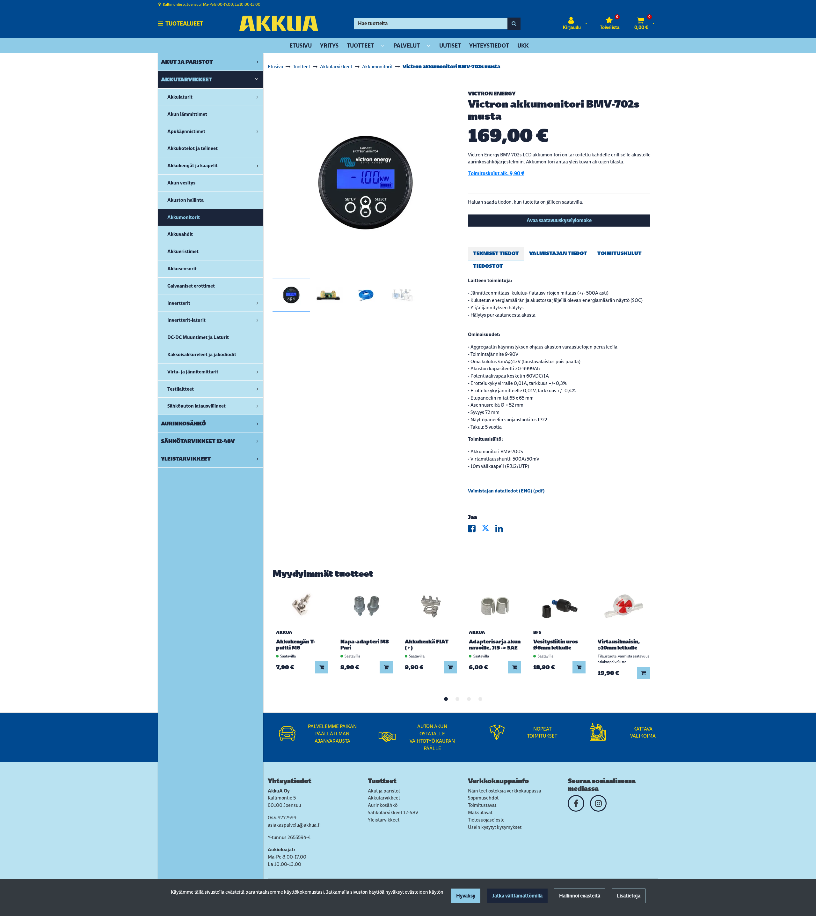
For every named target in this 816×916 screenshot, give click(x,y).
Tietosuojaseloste (486, 820)
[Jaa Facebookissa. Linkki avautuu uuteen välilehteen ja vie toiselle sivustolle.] (475, 530)
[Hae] (514, 24)
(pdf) (538, 490)
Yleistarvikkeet (383, 820)
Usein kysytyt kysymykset (494, 827)
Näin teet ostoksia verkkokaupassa (504, 791)
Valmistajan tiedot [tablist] (558, 253)
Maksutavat (480, 812)
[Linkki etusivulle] (278, 23)
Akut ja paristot (384, 791)
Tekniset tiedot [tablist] (496, 253)
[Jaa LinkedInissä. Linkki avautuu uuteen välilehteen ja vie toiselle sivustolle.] (501, 530)
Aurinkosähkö (382, 805)
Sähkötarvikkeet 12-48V (393, 812)
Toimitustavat (482, 805)
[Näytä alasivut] (383, 46)
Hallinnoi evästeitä (579, 895)
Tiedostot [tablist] (488, 266)
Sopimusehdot (483, 798)
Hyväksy (465, 895)
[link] (257, 62)
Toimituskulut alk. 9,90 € (496, 173)
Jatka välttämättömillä (517, 895)
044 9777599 (282, 818)
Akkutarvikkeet (384, 798)
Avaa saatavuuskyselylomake (559, 220)
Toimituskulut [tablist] (619, 253)
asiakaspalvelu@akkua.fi (294, 825)
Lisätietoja (628, 895)
